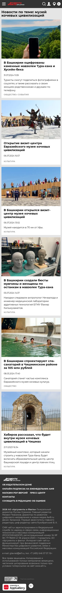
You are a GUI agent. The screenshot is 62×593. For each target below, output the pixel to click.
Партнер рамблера (27, 579)
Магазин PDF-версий (15, 493)
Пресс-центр (37, 493)
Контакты (8, 497)
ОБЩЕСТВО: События (16, 95)
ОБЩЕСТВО (10, 386)
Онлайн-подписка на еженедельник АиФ (28, 489)
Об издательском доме (17, 484)
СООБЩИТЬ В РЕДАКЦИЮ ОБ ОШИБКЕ (23, 501)
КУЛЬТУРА (9, 161)
